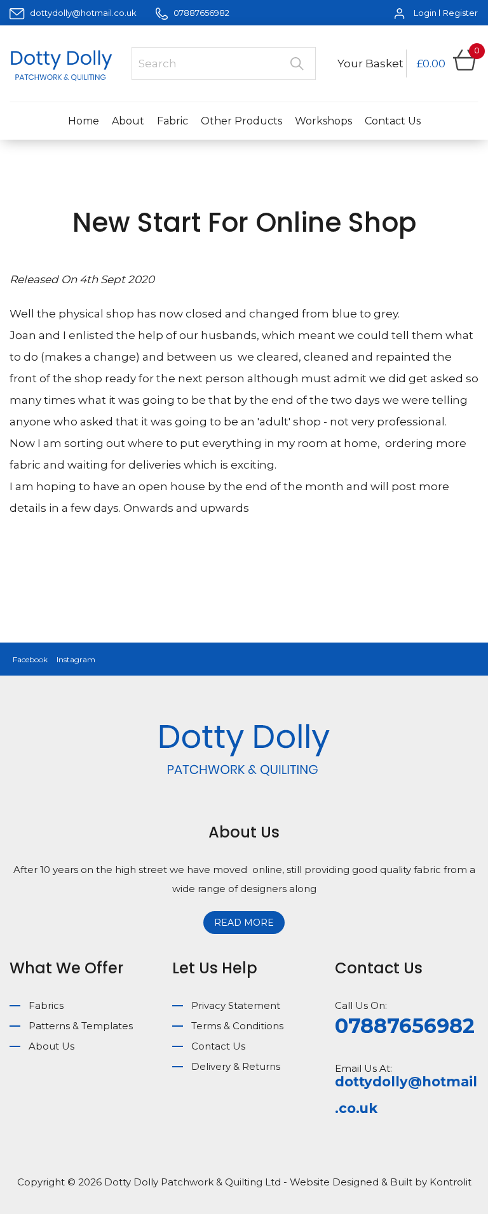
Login (425, 13)
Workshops (323, 121)
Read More (244, 922)
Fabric (172, 121)
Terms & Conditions (237, 1026)
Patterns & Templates (81, 1026)
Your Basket (370, 63)
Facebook (30, 659)
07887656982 (200, 13)
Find (297, 64)
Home (83, 121)
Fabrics (46, 1005)
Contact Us (393, 121)
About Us (51, 1046)
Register (460, 13)
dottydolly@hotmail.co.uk (83, 13)
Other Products (241, 121)
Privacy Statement (235, 1005)
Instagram (76, 659)
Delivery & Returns (235, 1066)
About (128, 121)
